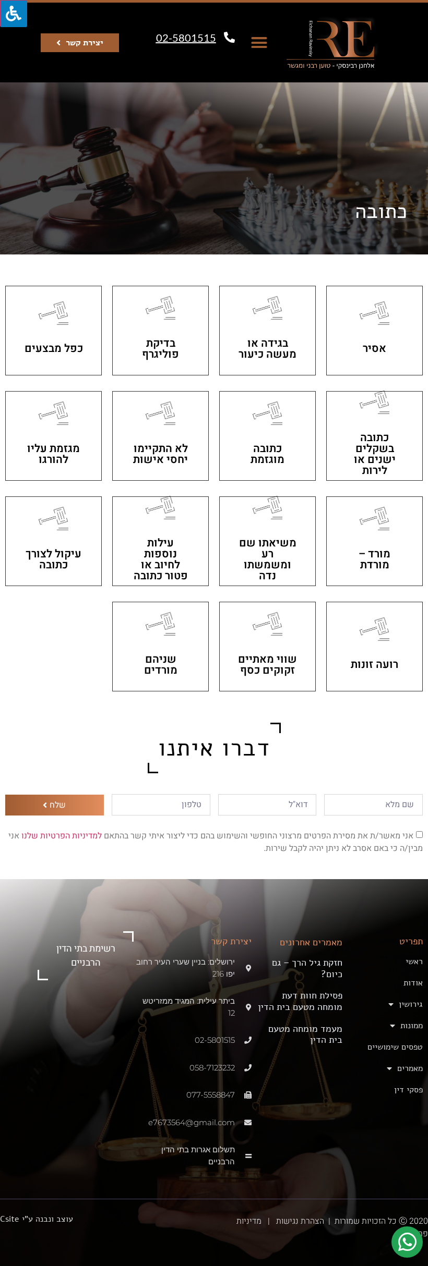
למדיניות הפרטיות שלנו (60, 835)
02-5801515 (186, 37)
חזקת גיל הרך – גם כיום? (307, 968)
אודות (413, 983)
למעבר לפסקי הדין (375, 330)
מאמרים (410, 1068)
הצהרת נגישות (299, 1221)
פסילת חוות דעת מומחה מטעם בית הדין (300, 1001)
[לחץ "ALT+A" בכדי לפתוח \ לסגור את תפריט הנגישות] (13, 13)
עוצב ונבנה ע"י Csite (36, 1219)
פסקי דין (408, 1090)
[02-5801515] (229, 37)
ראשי (414, 961)
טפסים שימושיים (395, 1047)
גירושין (411, 1004)
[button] (259, 43)
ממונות (411, 1025)
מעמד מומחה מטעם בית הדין (305, 1034)
